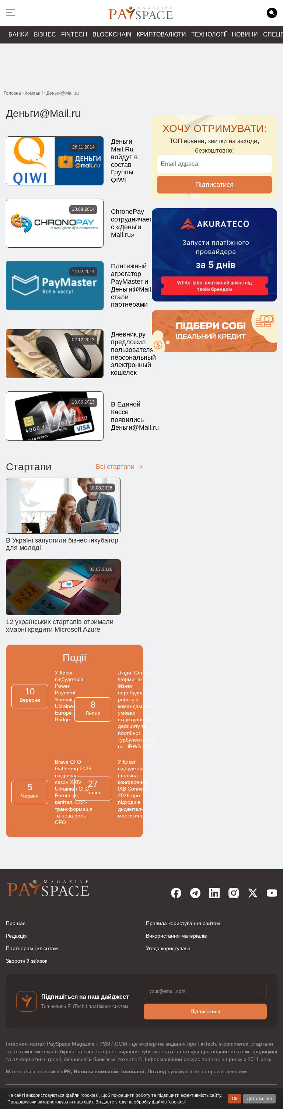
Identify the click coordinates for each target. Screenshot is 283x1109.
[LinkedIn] (214, 893)
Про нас (15, 923)
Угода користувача (168, 948)
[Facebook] (176, 893)
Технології (209, 34)
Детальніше (259, 1098)
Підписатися (214, 184)
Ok (234, 1098)
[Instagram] (233, 893)
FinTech (74, 34)
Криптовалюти (161, 34)
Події (75, 657)
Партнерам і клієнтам (32, 948)
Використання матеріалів (176, 936)
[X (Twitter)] (253, 893)
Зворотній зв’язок (26, 961)
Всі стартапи (116, 466)
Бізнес (45, 34)
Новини (245, 34)
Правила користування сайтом (183, 923)
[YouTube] (272, 893)
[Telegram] (195, 893)
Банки (18, 34)
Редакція (16, 936)
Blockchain (112, 34)
